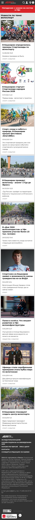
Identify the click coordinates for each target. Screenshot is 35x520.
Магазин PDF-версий (9, 447)
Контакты (5, 449)
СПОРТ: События (8, 59)
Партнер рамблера (17, 511)
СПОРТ (4, 198)
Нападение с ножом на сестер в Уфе (17, 9)
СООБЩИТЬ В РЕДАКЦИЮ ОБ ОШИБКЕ (15, 452)
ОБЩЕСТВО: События (10, 339)
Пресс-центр (24, 447)
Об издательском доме (11, 440)
